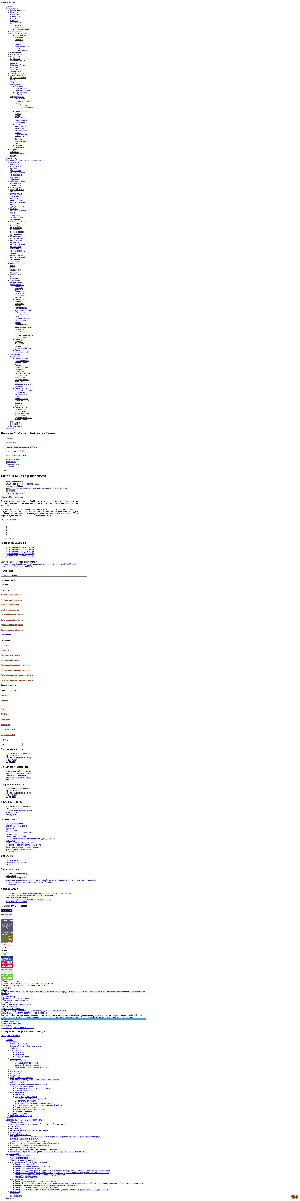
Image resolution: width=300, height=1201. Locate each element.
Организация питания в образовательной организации (17, 243)
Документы (15, 177)
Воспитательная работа (16, 878)
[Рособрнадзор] (7, 930)
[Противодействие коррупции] (14, 1000)
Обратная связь (12, 261)
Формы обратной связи (20, 1156)
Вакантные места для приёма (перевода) (24, 847)
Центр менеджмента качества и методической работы (21, 128)
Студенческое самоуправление (17, 83)
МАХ (4, 714)
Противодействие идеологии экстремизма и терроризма (18, 68)
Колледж (5, 650)
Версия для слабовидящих (15, 906)
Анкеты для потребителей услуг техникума (17, 282)
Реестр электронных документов (15, 670)
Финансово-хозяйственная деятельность (16, 217)
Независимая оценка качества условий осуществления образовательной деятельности (17, 254)
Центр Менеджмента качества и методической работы (29, 882)
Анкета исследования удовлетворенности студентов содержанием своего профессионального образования (24, 330)
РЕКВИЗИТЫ (16, 424)
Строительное (12, 860)
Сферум (4, 701)
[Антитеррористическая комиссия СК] (17, 1028)
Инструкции (11, 466)
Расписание (11, 158)
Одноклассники (8, 735)
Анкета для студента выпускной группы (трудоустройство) (23, 344)
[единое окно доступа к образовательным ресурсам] (7, 979)
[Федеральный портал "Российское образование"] (23, 985)
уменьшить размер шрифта (32, 488)
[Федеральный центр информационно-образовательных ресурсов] (7, 967)
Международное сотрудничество (17, 237)
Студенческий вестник (21, 94)
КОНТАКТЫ (15, 422)
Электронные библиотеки (12, 620)
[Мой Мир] (13, 490)
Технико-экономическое (16, 862)
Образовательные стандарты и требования (18, 183)
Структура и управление (16, 826)
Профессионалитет (18, 10)
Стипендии (10, 841)
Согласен (5, 1019)
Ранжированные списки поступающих (31, 1067)
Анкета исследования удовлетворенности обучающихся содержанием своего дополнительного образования (23, 313)
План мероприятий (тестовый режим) (17, 680)
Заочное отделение (19, 146)
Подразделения (17, 97)
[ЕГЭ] (4, 990)
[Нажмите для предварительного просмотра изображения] (12, 497)
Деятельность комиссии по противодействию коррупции (30, 895)
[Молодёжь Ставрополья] (12, 1009)
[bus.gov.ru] (6, 1002)
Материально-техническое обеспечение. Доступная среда (31, 839)
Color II (10, 1036)
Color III (16, 1036)
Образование (16, 179)
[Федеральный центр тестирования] (17, 998)
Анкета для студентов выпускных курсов (20, 294)
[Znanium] (7, 918)
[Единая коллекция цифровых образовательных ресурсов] (27, 983)
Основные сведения (14, 163)
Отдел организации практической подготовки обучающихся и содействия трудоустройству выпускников (51, 880)
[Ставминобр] (7, 942)
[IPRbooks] (7, 955)
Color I (3, 1036)
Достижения (15, 23)
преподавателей (22, 29)
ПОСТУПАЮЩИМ (18, 33)
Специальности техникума (22, 36)
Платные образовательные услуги (18, 211)
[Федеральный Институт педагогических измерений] (24, 1013)
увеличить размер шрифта (55, 488)
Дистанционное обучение (12, 630)
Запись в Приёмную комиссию (19, 42)
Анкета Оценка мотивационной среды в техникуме (22, 402)
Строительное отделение (21, 136)
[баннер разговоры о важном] (11, 1023)
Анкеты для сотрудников (15, 355)
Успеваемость (12, 464)
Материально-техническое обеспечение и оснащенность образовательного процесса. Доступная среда (18, 200)
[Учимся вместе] (8, 996)
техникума (19, 27)
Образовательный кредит (21, 1116)
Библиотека (20, 99)
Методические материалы (17, 897)
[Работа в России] (9, 1007)
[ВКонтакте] (7, 490)
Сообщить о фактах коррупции (15, 276)
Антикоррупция (17, 73)
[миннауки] (6, 988)
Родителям (15, 59)
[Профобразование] (10, 981)
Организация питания (15, 851)
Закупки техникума (14, 151)
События (14, 21)
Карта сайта (11, 428)
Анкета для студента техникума (20, 301)
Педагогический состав (16, 836)
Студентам (15, 57)
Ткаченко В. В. (18, 482)
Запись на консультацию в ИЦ (26, 107)
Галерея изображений (15, 493)
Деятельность (12, 8)
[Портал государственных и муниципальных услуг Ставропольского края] (33, 1011)
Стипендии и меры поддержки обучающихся (17, 232)
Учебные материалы (10, 610)
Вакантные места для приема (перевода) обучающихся (18, 224)
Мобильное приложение (11, 600)
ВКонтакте (5, 725)
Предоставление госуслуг (21, 1078)
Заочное (9, 865)
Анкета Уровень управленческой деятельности (22, 361)
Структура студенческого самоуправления (22, 88)
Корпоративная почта (10, 660)
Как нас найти (16, 426)
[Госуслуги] (6, 1026)
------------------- (15, 31)
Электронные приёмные (16, 902)
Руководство (15, 188)
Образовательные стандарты (18, 832)
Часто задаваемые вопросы (15, 270)
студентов (19, 25)
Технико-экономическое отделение (21, 141)
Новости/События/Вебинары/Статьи (15, 15)
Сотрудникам (16, 54)
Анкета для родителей (20, 288)
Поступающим (12, 459)
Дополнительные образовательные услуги (18, 78)
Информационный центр (16, 874)
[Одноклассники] (10, 490)
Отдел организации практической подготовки (21, 119)
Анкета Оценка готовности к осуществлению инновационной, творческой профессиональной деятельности (23, 413)
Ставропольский (8, 2)
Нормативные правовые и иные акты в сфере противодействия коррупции (38, 893)
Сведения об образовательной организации (25, 160)
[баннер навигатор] (10, 1021)
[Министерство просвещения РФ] (16, 1004)
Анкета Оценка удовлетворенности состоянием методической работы (23, 392)
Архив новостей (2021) (15, 451)
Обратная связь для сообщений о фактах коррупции (28, 900)
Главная (9, 6)
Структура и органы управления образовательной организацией (17, 170)
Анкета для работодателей (21, 351)
